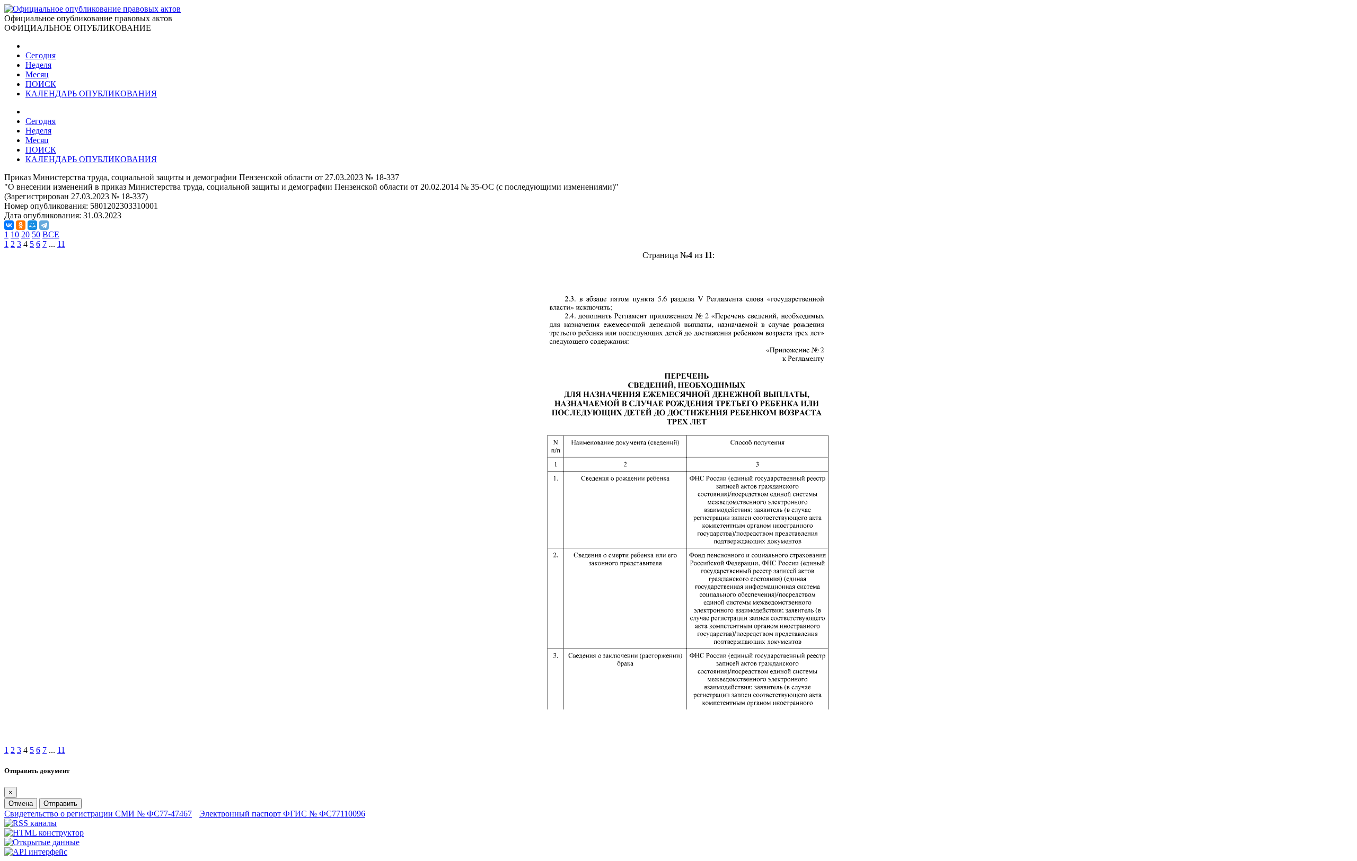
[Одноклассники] (20, 225)
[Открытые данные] (42, 842)
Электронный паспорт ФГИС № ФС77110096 (282, 813)
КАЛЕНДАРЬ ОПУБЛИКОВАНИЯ (91, 93)
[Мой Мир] (32, 225)
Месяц (37, 74)
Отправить (60, 803)
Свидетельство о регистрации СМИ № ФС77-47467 (98, 813)
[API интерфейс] (35, 851)
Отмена (20, 803)
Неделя (38, 64)
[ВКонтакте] (9, 225)
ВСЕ (50, 234)
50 (36, 234)
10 (15, 234)
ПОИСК (40, 83)
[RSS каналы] (30, 823)
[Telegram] (44, 225)
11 (61, 243)
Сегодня (40, 55)
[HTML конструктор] (44, 832)
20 (25, 234)
